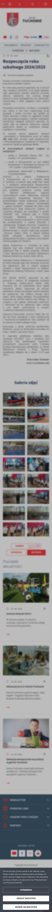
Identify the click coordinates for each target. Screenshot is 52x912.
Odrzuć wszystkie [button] (26, 898)
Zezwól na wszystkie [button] (26, 907)
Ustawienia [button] (26, 889)
